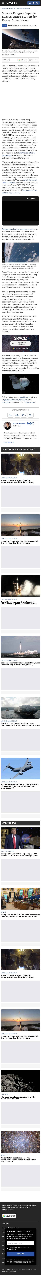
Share (7, 60)
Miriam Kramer (14, 25)
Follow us (23, 60)
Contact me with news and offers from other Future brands (20, 1248)
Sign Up (20, 1254)
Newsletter (34, 60)
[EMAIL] (33, 423)
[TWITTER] (28, 423)
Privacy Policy (22, 1261)
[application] (20, 211)
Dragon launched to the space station (18, 229)
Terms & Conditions (14, 1262)
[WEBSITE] (30, 423)
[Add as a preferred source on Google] (9, 1216)
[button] (37, 3)
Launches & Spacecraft (23, 8)
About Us (5, 1224)
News (4, 26)
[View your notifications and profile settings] (34, 3)
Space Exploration (7, 8)
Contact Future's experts (10, 1228)
